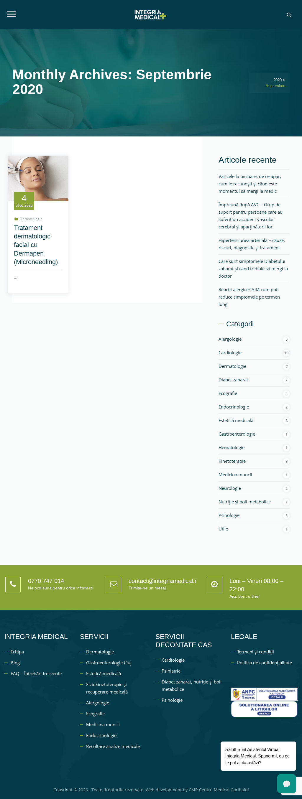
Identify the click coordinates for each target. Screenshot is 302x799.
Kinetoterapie (232, 461)
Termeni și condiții (255, 652)
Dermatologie (31, 218)
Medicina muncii (235, 474)
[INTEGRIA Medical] (150, 14)
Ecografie (228, 393)
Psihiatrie (171, 671)
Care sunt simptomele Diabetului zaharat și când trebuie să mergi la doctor (253, 268)
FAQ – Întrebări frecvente (36, 673)
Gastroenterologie (237, 434)
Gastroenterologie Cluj (109, 662)
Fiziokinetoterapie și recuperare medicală (107, 688)
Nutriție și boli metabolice (245, 502)
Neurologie (230, 488)
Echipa (17, 652)
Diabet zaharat (233, 380)
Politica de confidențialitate (264, 662)
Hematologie (231, 447)
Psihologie (229, 515)
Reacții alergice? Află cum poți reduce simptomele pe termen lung (249, 296)
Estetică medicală (236, 420)
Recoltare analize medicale (113, 746)
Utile (223, 529)
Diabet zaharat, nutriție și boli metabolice (191, 685)
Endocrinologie (234, 407)
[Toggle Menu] (11, 14)
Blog (15, 662)
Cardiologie (230, 352)
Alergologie (230, 339)
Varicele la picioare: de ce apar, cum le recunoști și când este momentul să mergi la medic (250, 183)
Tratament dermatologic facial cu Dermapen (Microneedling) (36, 245)
